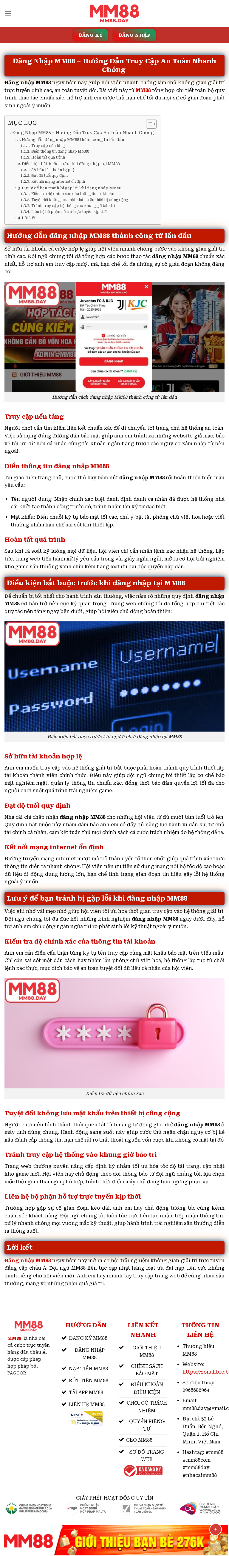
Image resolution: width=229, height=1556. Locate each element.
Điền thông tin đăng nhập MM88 (60, 151)
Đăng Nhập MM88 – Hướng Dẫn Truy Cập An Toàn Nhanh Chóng (83, 132)
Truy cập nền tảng (47, 146)
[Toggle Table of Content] (148, 124)
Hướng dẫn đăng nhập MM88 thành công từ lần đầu (73, 139)
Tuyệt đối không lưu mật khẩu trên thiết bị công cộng (79, 200)
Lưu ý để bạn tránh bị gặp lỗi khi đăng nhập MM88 (71, 188)
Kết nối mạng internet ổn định (58, 181)
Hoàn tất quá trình (48, 157)
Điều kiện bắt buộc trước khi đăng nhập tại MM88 (71, 164)
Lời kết (29, 218)
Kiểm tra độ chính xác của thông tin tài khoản (72, 194)
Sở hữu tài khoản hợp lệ (52, 170)
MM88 (143, 90)
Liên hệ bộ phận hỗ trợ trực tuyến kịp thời (69, 212)
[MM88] (114, 14)
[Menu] (8, 13)
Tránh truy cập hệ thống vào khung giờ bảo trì (73, 206)
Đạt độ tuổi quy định (49, 175)
